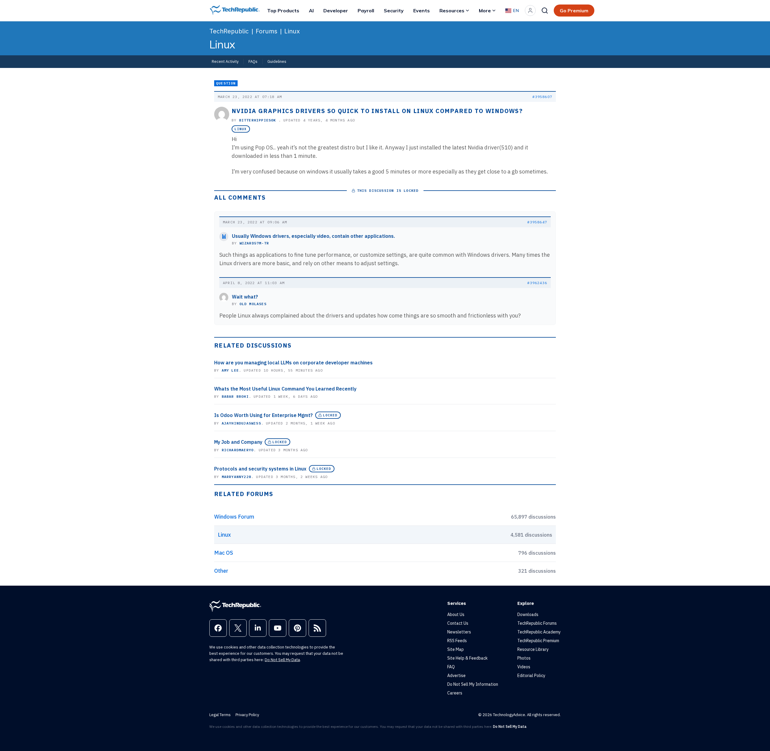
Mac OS (223, 552)
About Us (455, 614)
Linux (292, 31)
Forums (266, 31)
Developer (335, 11)
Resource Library (533, 649)
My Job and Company (238, 442)
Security (394, 11)
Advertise (456, 675)
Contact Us (457, 623)
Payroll (366, 11)
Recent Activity (225, 61)
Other (221, 570)
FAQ (451, 667)
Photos (524, 658)
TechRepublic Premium (538, 640)
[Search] (544, 10)
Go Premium (574, 11)
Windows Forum (234, 516)
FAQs (252, 61)
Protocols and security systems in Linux (260, 469)
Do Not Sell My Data (282, 659)
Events (421, 11)
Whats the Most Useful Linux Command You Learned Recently (285, 389)
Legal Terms (220, 714)
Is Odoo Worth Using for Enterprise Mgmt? (263, 415)
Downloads (527, 614)
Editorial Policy (531, 675)
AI (311, 11)
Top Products (283, 11)
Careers (454, 693)
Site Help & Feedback (467, 658)
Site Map (455, 649)
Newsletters (459, 632)
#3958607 (542, 96)
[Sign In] (530, 10)
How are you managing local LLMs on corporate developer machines (293, 363)
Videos (523, 667)
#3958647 (537, 222)
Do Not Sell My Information (472, 684)
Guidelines (276, 61)
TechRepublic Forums (537, 623)
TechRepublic (229, 31)
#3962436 (537, 282)
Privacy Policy (247, 714)
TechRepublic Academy (539, 632)
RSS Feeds (457, 640)
